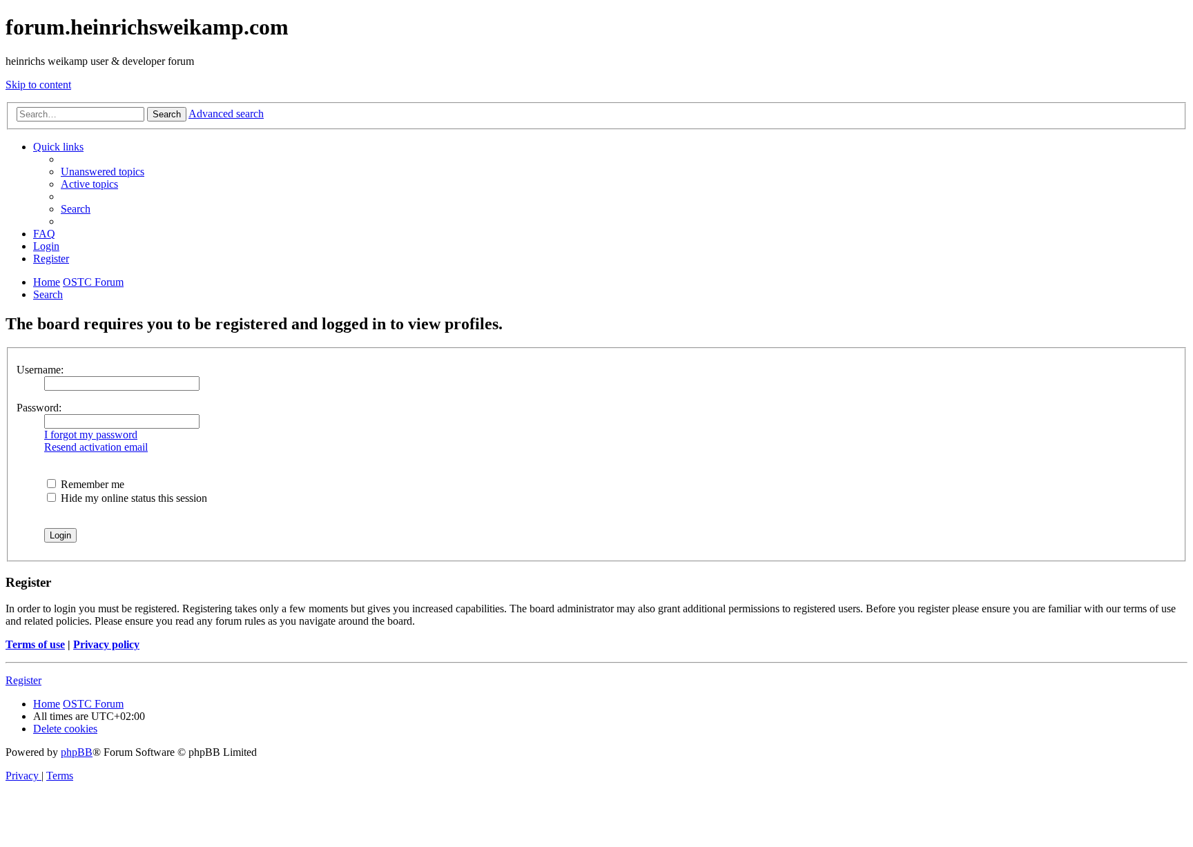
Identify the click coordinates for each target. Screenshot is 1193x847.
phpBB (77, 752)
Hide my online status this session (132, 498)
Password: (39, 407)
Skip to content (38, 84)
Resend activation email (96, 447)
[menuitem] (102, 171)
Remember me (91, 484)
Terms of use (35, 644)
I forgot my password (90, 434)
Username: (40, 370)
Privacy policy (106, 644)
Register (23, 680)
